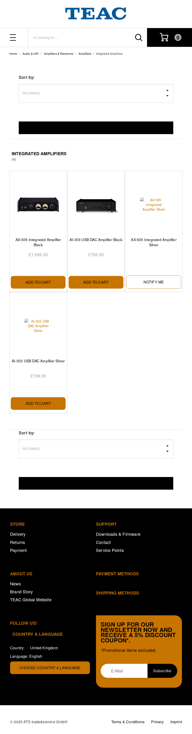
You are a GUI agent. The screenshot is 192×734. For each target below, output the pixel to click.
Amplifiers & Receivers (58, 53)
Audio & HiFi (30, 53)
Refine (96, 127)
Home (13, 53)
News (15, 583)
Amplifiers (84, 53)
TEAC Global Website (31, 599)
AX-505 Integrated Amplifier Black (38, 242)
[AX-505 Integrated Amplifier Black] (38, 204)
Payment (18, 550)
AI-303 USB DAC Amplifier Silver (38, 360)
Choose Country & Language (50, 667)
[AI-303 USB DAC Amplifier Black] (96, 204)
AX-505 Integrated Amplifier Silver (153, 242)
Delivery (18, 534)
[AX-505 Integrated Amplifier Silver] (153, 204)
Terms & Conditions (128, 721)
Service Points (110, 550)
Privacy (157, 721)
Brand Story (21, 591)
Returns (17, 542)
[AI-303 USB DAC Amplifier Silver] (38, 326)
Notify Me (154, 282)
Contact (103, 542)
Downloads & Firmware (118, 534)
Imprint (176, 721)
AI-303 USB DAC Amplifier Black (96, 239)
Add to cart (38, 282)
